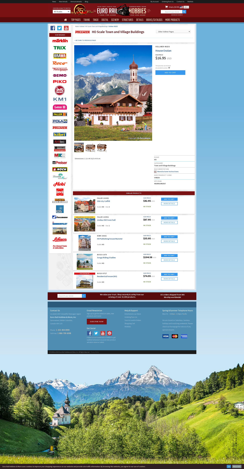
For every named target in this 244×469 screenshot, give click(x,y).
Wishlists (190, 2)
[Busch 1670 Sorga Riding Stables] (84, 262)
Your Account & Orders (133, 320)
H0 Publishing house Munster (110, 238)
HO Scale (88, 26)
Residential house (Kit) (107, 276)
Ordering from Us (167, 2)
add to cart (170, 72)
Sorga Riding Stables (106, 257)
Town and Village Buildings (100, 26)
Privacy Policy (95, 352)
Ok (229, 466)
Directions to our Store (133, 314)
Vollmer (82, 26)
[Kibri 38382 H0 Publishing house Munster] (84, 243)
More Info (236, 466)
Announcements (76, 2)
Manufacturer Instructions (168, 171)
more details (169, 204)
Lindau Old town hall (106, 220)
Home (77, 26)
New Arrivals (63, 2)
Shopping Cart (130, 323)
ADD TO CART (169, 199)
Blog (86, 2)
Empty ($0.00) (174, 7)
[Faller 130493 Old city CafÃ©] (84, 205)
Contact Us (180, 2)
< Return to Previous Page (85, 40)
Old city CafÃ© (103, 201)
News (54, 2)
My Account (155, 2)
